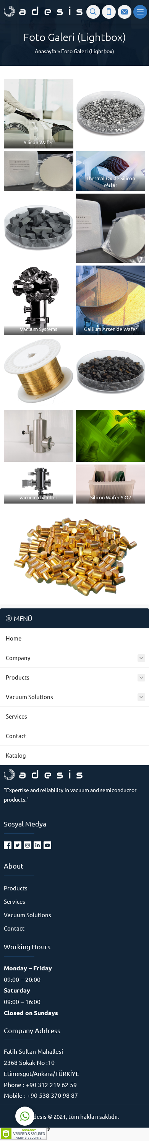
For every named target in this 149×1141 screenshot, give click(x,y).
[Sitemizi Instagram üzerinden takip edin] (27, 845)
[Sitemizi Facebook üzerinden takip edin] (7, 845)
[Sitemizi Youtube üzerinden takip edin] (47, 845)
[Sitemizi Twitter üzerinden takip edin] (17, 845)
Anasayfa (45, 50)
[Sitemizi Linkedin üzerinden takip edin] (37, 845)
